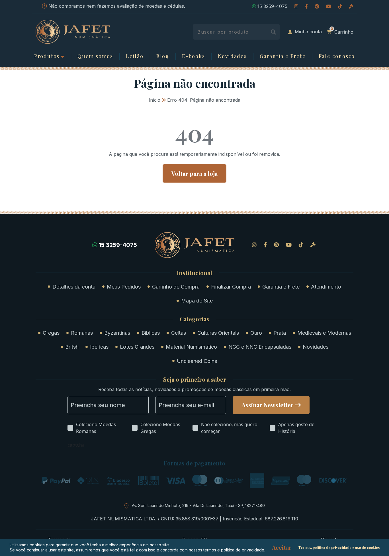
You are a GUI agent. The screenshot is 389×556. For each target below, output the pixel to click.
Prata (279, 333)
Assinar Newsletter (268, 405)
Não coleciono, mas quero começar (229, 427)
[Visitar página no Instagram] (296, 6)
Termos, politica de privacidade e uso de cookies (339, 547)
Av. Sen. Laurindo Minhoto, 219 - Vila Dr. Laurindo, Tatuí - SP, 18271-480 (198, 505)
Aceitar (282, 547)
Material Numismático (191, 347)
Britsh (72, 347)
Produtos (47, 56)
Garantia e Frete (283, 56)
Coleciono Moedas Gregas (160, 427)
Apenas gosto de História (296, 427)
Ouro (256, 333)
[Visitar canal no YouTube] (328, 6)
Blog (162, 56)
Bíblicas (151, 333)
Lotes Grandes (137, 347)
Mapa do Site (197, 301)
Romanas (82, 333)
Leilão (135, 56)
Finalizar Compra (231, 287)
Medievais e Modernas (324, 333)
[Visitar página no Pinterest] (317, 6)
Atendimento (326, 287)
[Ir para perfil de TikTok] (340, 6)
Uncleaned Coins (197, 361)
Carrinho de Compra (176, 287)
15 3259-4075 (272, 6)
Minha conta (308, 31)
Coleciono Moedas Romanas (96, 427)
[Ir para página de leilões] (351, 6)
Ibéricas (99, 347)
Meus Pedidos (124, 287)
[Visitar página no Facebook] (306, 6)
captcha (76, 445)
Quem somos (95, 56)
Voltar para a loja (194, 173)
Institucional (194, 272)
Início (154, 100)
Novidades (232, 56)
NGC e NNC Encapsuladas (259, 347)
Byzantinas (117, 333)
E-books (193, 56)
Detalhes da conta (73, 287)
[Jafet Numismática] (73, 31)
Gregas (51, 333)
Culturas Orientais (218, 333)
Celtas (178, 333)
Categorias (194, 319)
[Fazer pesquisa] (273, 32)
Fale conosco (337, 56)
